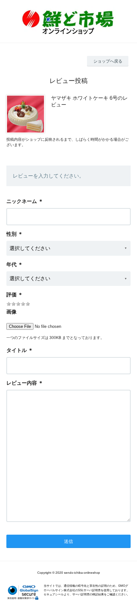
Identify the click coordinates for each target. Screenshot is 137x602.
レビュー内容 (21, 383)
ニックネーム (21, 201)
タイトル (16, 350)
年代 (11, 264)
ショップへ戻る (107, 61)
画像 (11, 312)
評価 (11, 294)
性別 (11, 234)
